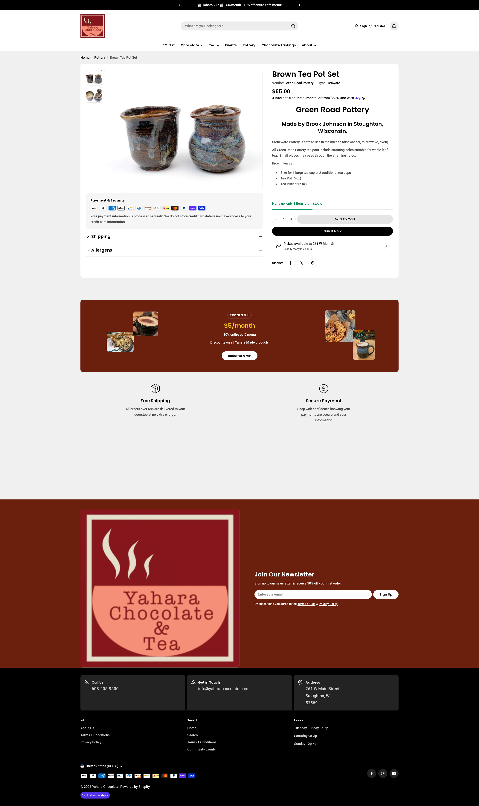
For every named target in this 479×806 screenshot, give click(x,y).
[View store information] (387, 246)
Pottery (99, 57)
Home (85, 57)
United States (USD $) (102, 766)
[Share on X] (301, 263)
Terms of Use (306, 604)
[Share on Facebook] (290, 263)
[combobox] (239, 25)
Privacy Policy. (328, 604)
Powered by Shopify (135, 787)
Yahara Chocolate (105, 787)
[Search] (293, 26)
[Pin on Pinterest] (312, 263)
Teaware (333, 83)
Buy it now (332, 231)
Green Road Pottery (299, 83)
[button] (180, 5)
